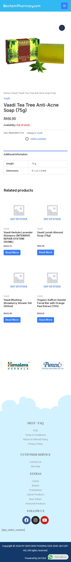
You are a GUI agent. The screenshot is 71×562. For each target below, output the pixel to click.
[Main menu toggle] (64, 5)
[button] (62, 28)
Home (7, 93)
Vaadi (14, 93)
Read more (12, 252)
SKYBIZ (42, 558)
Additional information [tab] (16, 154)
